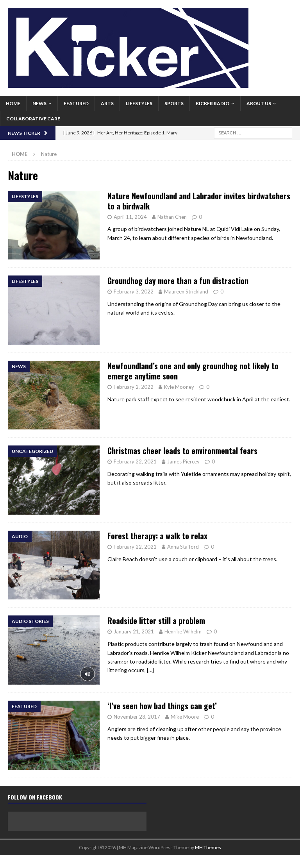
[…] (150, 670)
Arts (107, 103)
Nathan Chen (172, 217)
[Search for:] (253, 132)
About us (258, 103)
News (39, 103)
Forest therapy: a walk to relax (157, 536)
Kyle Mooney (179, 387)
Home (13, 103)
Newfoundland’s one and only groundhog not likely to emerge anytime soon (193, 371)
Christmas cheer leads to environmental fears (182, 450)
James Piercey (183, 461)
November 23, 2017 (137, 717)
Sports (174, 103)
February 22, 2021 (135, 461)
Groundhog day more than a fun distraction (177, 280)
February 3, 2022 (134, 291)
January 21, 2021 (134, 631)
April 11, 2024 (130, 217)
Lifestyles (139, 103)
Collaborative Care (33, 119)
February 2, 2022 (134, 387)
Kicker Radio (212, 103)
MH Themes (208, 847)
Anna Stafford (183, 547)
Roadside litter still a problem (156, 620)
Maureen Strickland (186, 291)
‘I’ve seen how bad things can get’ (162, 706)
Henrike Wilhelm (183, 631)
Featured (76, 103)
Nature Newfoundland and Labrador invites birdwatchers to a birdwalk (198, 201)
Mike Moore (185, 717)
